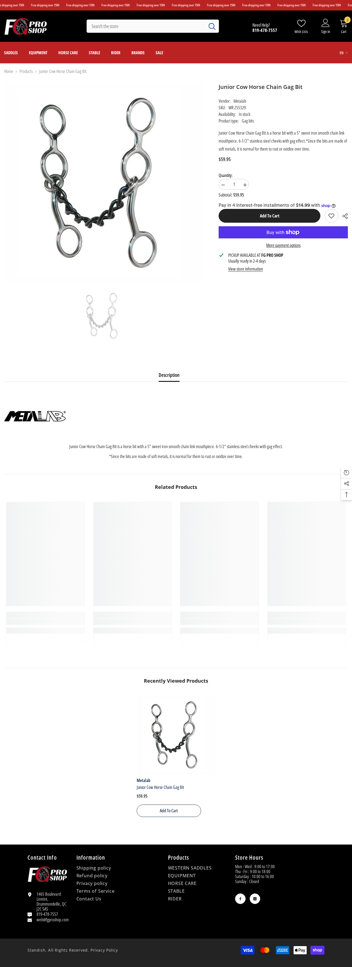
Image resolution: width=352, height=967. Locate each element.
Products (26, 71)
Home (8, 71)
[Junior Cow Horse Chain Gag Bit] (176, 735)
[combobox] (146, 26)
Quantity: (226, 175)
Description (169, 375)
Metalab (239, 101)
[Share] (343, 216)
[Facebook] (240, 899)
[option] (103, 316)
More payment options (283, 245)
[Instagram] (255, 899)
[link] (331, 216)
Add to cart (269, 216)
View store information (245, 269)
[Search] (153, 26)
